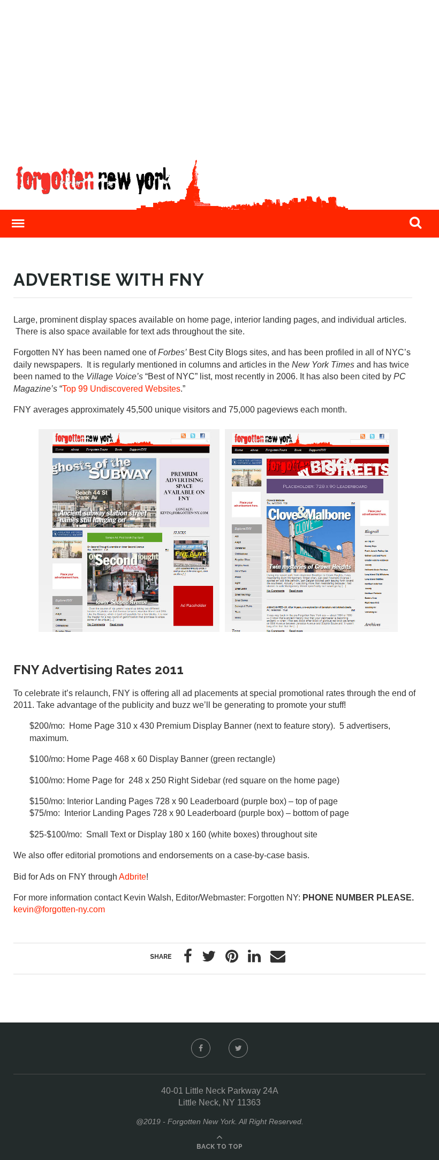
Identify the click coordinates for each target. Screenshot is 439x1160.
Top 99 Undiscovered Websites (121, 388)
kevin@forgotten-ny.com (59, 909)
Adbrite (132, 876)
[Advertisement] (219, 75)
